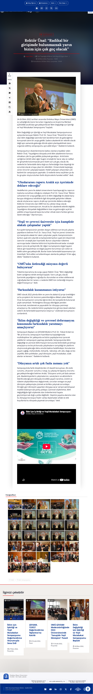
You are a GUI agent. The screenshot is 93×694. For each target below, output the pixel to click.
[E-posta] (42, 8)
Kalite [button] (52, 3)
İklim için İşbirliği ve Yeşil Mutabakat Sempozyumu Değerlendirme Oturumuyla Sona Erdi (14, 634)
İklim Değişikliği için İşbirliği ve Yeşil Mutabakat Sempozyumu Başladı (79, 633)
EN (56, 8)
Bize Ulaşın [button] (62, 3)
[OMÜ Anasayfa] (37, 8)
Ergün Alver (29, 56)
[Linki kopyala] (10, 107)
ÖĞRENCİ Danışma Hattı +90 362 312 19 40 (38, 681)
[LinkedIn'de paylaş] (10, 102)
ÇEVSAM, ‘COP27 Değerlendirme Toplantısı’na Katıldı (36, 630)
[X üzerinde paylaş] (10, 88)
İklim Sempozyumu (24, 580)
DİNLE (9, 76)
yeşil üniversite (47, 35)
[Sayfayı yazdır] (10, 112)
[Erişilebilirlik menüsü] (88, 689)
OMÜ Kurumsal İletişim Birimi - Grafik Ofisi (18, 688)
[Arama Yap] (51, 8)
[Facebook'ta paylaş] (10, 83)
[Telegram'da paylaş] (10, 98)
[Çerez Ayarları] (85, 689)
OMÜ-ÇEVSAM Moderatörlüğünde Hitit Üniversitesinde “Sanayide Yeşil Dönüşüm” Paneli (60, 631)
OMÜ (12, 580)
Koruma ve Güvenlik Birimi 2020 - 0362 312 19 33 (77, 681)
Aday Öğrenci (32, 3)
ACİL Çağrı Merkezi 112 (57, 681)
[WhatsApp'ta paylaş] (10, 93)
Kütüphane (44, 3)
